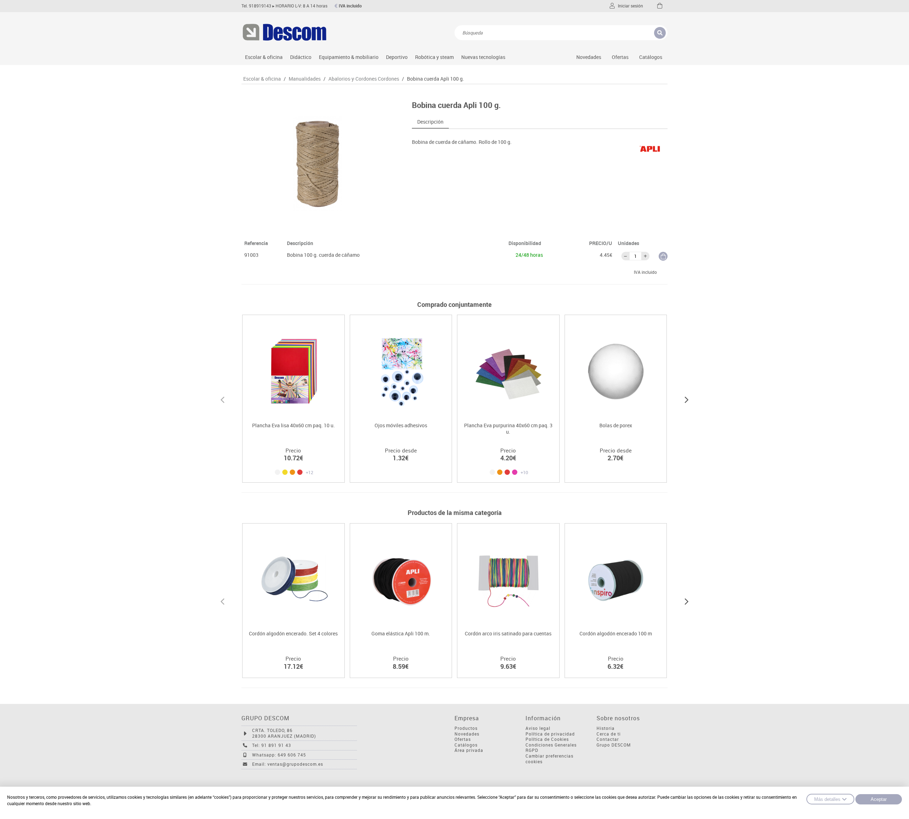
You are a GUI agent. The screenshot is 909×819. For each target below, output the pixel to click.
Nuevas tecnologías (483, 57)
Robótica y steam (434, 57)
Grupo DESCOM (614, 745)
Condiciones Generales (551, 745)
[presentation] (222, 399)
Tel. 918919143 (256, 6)
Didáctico (300, 57)
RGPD (532, 750)
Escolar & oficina (264, 57)
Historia (606, 728)
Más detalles (827, 799)
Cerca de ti (609, 734)
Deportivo (397, 57)
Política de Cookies (547, 739)
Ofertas (462, 739)
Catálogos (650, 57)
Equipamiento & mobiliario (349, 57)
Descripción (430, 121)
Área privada (468, 750)
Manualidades (305, 79)
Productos (466, 728)
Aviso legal (538, 728)
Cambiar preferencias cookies (549, 758)
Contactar (608, 739)
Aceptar (879, 799)
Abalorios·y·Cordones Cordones (363, 79)
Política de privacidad (550, 734)
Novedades (588, 57)
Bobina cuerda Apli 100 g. (435, 79)
